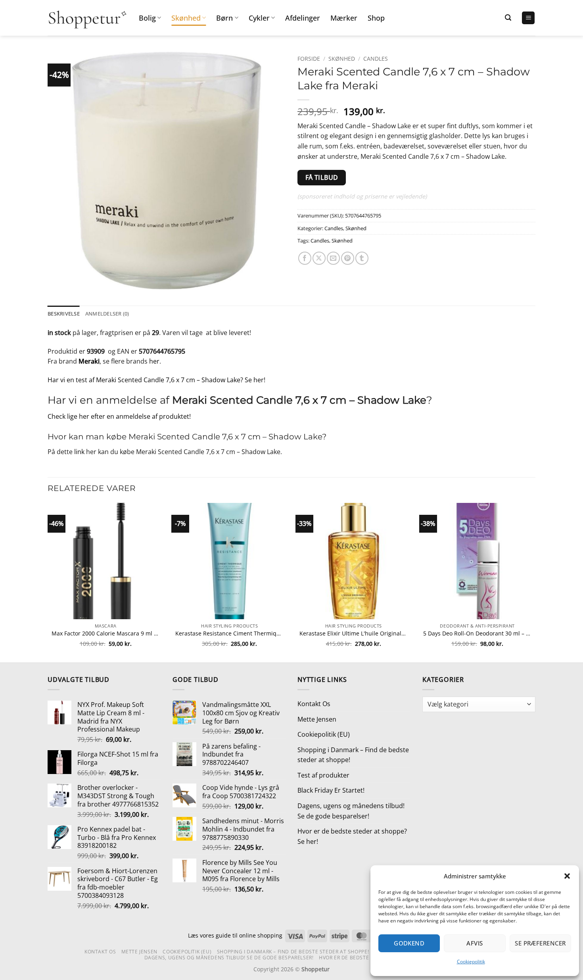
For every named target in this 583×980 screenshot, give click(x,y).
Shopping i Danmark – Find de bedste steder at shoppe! (353, 754)
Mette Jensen (316, 719)
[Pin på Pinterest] (347, 258)
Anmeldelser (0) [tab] (107, 313)
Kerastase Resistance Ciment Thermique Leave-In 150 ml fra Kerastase (229, 633)
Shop (376, 18)
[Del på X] (319, 258)
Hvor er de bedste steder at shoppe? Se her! (352, 836)
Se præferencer (540, 943)
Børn (224, 18)
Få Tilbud (321, 177)
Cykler (259, 18)
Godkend (409, 943)
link (79, 451)
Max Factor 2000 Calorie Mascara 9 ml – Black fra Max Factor (106, 633)
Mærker (343, 18)
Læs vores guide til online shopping (235, 935)
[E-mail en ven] (333, 258)
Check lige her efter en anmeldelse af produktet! (119, 416)
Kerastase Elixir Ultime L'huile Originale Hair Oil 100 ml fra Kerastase (353, 633)
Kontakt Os (313, 703)
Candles (375, 58)
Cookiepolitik (471, 961)
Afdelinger (302, 18)
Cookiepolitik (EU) (323, 734)
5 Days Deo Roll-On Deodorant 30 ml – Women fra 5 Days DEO (477, 633)
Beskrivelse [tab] (64, 313)
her (154, 361)
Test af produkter (323, 775)
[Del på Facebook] (304, 258)
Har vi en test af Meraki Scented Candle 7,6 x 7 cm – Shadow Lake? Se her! (156, 379)
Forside (308, 58)
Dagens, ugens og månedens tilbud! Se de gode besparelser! (351, 810)
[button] (567, 876)
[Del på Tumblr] (361, 258)
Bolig (147, 18)
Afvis (474, 943)
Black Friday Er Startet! (330, 790)
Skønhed (186, 18)
